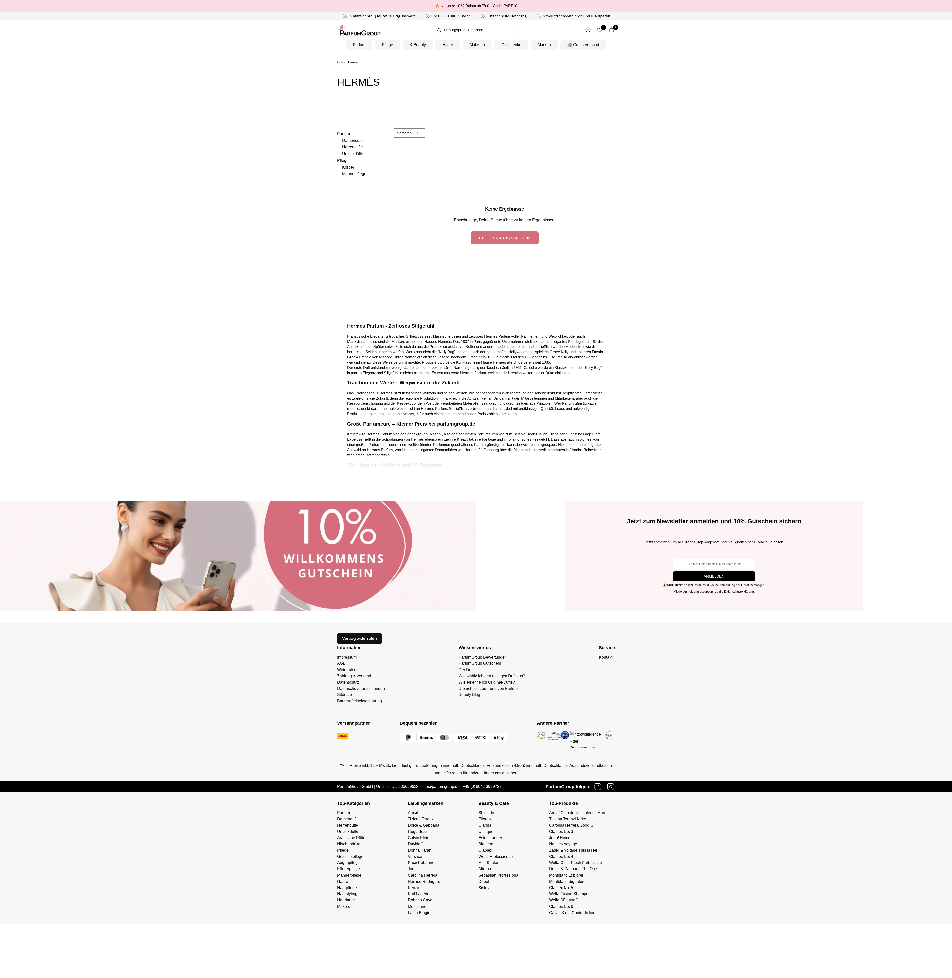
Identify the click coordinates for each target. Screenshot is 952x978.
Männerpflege (354, 174)
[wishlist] (600, 30)
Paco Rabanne (421, 863)
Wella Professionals (496, 856)
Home (341, 62)
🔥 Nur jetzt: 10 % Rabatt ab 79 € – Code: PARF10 (476, 6)
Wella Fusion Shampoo (570, 894)
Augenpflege (348, 863)
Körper (348, 167)
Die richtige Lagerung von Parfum (488, 688)
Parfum (359, 45)
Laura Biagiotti (420, 913)
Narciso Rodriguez (424, 881)
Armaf (413, 813)
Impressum (347, 657)
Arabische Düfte (351, 838)
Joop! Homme (561, 838)
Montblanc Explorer (566, 875)
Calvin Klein (418, 838)
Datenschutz (348, 682)
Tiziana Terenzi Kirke (567, 819)
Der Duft (466, 670)
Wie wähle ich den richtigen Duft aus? (492, 676)
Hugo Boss (417, 831)
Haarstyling (347, 894)
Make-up (477, 45)
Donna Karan (419, 850)
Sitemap (344, 694)
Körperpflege (348, 869)
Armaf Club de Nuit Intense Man (577, 813)
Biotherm (486, 844)
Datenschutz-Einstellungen (361, 688)
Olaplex (485, 850)
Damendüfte (353, 140)
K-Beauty (418, 45)
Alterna (484, 869)
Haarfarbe (346, 900)
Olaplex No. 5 (561, 888)
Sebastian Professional (498, 875)
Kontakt (605, 657)
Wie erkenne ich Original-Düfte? (487, 682)
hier (498, 773)
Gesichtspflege (350, 856)
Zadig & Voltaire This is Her (573, 850)
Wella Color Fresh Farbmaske (575, 863)
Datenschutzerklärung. (739, 591)
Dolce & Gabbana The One (573, 869)
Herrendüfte (352, 147)
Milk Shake (488, 863)
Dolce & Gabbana (423, 825)
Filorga (484, 819)
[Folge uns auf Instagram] (610, 786)
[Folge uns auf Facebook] (598, 786)
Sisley (483, 888)
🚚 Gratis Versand (583, 45)
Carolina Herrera (422, 875)
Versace (415, 856)
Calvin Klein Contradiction (572, 913)
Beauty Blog (469, 694)
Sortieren (405, 133)
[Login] (588, 30)
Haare (447, 45)
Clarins (484, 825)
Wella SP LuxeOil (564, 900)
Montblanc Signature (567, 881)
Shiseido (486, 813)
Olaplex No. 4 (561, 856)
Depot (483, 881)
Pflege (387, 45)
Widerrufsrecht (350, 670)
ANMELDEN (714, 576)
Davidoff (415, 844)
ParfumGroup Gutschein (480, 663)
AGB (341, 663)
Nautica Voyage (563, 844)
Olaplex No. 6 (561, 906)
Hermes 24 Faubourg (481, 450)
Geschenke (511, 45)
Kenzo (413, 888)
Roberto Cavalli (421, 900)
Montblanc (417, 906)
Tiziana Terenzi (421, 819)
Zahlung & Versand (354, 676)
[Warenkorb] (612, 30)
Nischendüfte (348, 844)
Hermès (353, 62)
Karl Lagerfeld (420, 894)
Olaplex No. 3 (561, 831)
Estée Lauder (490, 838)
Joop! (412, 869)
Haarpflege (347, 888)
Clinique (485, 831)
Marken (544, 45)
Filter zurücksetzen (504, 238)
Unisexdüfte (352, 154)
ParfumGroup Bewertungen (483, 657)
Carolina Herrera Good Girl (572, 825)
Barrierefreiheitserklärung (359, 701)
